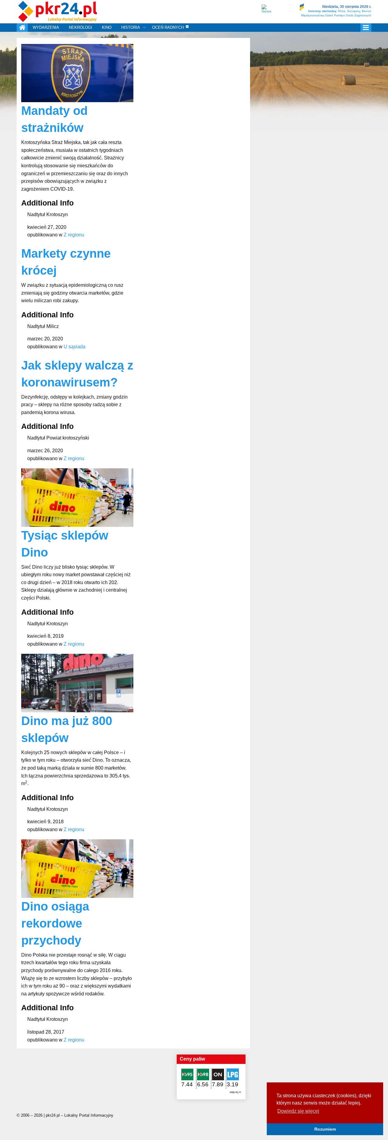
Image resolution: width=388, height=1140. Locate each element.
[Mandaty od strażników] (77, 72)
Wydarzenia (46, 27)
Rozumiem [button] (325, 1129)
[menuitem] (22, 27)
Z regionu (74, 234)
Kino (107, 27)
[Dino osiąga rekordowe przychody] (77, 868)
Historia (130, 27)
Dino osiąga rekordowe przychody (55, 923)
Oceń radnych (168, 27)
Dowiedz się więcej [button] (298, 1111)
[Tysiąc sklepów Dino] (77, 497)
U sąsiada (74, 346)
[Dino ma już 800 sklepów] (77, 682)
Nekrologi (80, 27)
